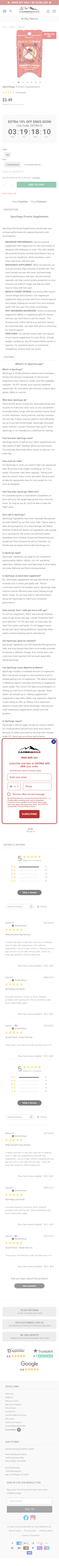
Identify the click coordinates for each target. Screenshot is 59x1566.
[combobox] (14, 786)
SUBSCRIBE (29, 814)
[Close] (53, 741)
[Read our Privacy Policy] (49, 798)
